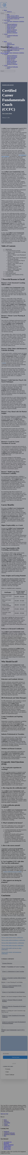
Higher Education (8, 85)
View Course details (7, 113)
